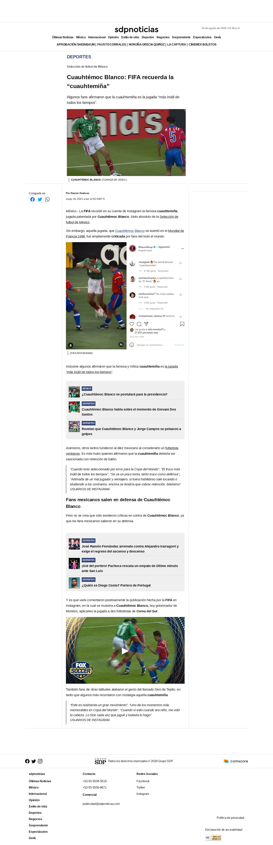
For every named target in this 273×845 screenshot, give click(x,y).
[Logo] (136, 30)
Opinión (113, 37)
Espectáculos (202, 37)
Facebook (142, 781)
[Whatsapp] (47, 199)
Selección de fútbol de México (87, 66)
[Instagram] (40, 761)
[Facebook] (32, 199)
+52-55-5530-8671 (95, 787)
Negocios (163, 37)
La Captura (176, 44)
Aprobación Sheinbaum (76, 44)
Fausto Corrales (111, 44)
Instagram (142, 793)
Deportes (148, 37)
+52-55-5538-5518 (95, 781)
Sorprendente (181, 37)
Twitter (140, 787)
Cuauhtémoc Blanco (129, 231)
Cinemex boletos (202, 44)
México (81, 37)
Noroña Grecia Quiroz (147, 44)
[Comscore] (236, 760)
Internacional (96, 37)
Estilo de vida (130, 37)
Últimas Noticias (63, 37)
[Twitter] (40, 199)
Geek (217, 37)
